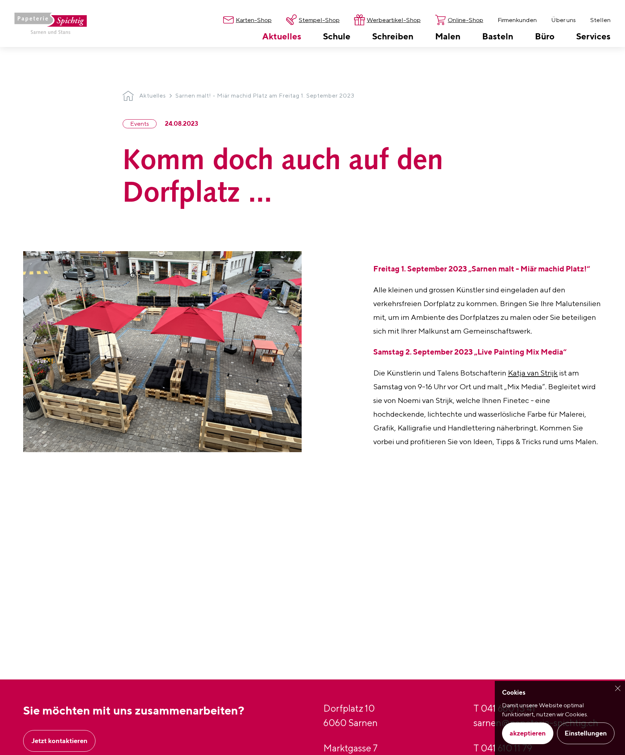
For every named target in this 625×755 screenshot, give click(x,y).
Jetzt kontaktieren (59, 741)
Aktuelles (152, 95)
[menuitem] (281, 36)
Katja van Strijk (533, 372)
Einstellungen (586, 733)
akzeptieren (528, 733)
